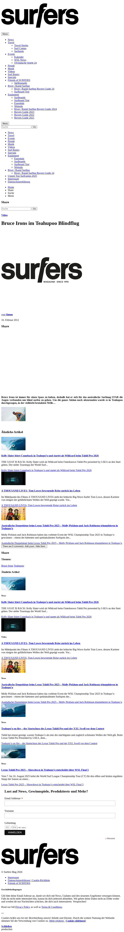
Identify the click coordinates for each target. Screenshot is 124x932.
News (11, 39)
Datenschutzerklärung (19, 181)
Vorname (9, 811)
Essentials (19, 103)
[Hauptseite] (39, 26)
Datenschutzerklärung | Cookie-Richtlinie (29, 880)
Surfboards (19, 97)
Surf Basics (13, 74)
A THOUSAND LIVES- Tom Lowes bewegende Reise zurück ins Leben (40, 490)
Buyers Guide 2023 (24, 112)
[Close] (2, 913)
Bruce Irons (7, 565)
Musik (11, 68)
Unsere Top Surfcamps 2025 (22, 176)
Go (34, 127)
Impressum (13, 178)
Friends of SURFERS (19, 80)
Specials (12, 77)
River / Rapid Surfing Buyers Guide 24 (34, 88)
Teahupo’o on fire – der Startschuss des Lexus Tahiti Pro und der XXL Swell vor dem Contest (52, 728)
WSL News (20, 60)
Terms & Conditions (51, 907)
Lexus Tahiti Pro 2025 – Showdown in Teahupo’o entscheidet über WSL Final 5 (45, 770)
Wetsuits (18, 106)
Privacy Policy (22, 907)
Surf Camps (20, 48)
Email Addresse (14, 798)
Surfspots (19, 51)
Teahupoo (19, 565)
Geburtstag (10, 823)
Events (11, 54)
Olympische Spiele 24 (25, 62)
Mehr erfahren (56, 920)
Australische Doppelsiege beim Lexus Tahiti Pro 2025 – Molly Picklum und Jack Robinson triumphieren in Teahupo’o (61, 543)
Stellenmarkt (20, 83)
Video (4, 215)
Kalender (19, 57)
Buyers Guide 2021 (24, 117)
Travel (11, 42)
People (11, 65)
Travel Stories (21, 45)
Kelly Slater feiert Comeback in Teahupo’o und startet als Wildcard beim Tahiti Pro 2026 (50, 455)
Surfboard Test (21, 91)
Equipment (13, 94)
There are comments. (24, 546)
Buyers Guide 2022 (24, 114)
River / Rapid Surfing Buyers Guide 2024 (35, 109)
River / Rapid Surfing (19, 86)
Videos (11, 71)
